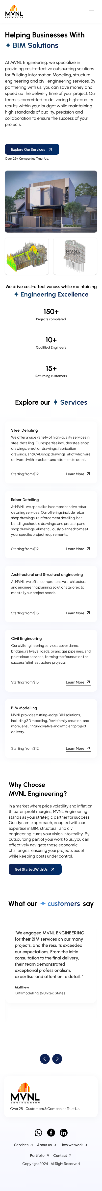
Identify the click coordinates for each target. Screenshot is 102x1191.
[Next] (57, 1059)
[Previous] (45, 1059)
